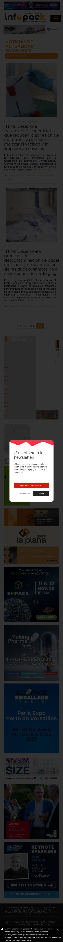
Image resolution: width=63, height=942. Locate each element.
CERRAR (41, 493)
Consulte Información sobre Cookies (18, 940)
